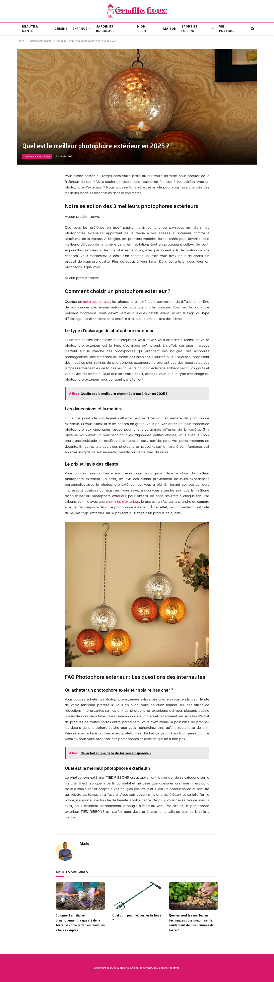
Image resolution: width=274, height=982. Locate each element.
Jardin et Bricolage (105, 29)
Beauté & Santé (30, 29)
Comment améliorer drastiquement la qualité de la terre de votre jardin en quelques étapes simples (80, 923)
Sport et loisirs (189, 29)
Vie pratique (227, 29)
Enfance (80, 28)
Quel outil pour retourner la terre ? (136, 918)
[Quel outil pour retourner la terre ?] (137, 896)
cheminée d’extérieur (122, 502)
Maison (170, 28)
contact (147, 967)
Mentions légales (128, 967)
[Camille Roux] (137, 11)
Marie (84, 844)
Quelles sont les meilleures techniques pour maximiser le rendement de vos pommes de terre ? (191, 923)
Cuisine (61, 28)
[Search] (252, 28)
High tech (141, 29)
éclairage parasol (96, 302)
